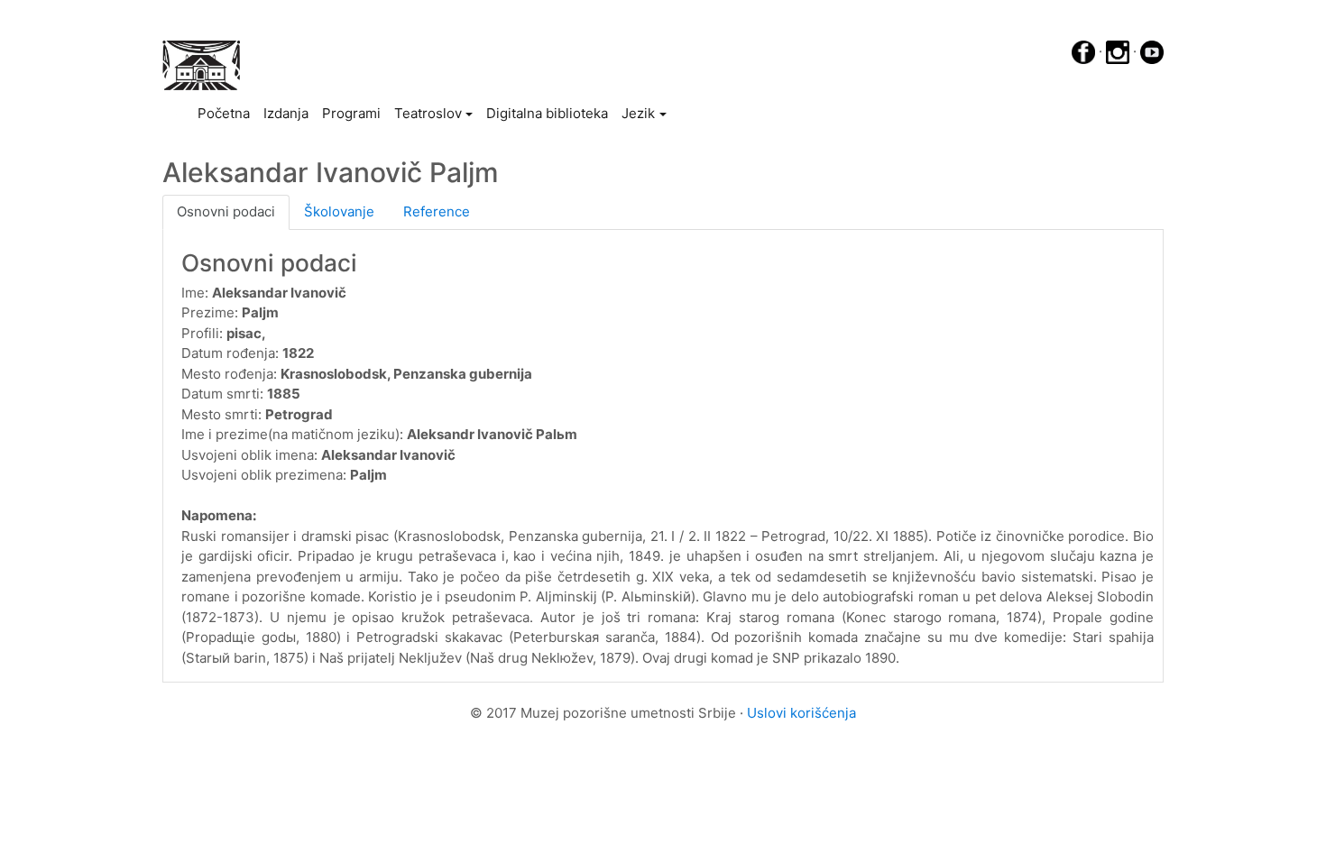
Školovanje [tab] (339, 211)
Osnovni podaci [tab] (226, 211)
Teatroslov (428, 113)
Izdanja (285, 113)
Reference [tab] (436, 211)
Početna (227, 113)
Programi (351, 113)
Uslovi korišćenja (801, 712)
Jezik (638, 113)
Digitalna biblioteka (547, 113)
